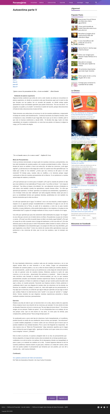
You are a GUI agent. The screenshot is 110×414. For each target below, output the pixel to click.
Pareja (71, 2)
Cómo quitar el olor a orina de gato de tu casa (87, 77)
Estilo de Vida (52, 2)
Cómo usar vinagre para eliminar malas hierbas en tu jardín (87, 56)
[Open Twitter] (101, 407)
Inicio (84, 218)
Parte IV (15, 87)
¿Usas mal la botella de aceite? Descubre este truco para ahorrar (87, 28)
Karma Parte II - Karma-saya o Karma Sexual (87, 49)
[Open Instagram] (104, 407)
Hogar (87, 2)
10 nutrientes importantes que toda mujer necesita (86, 70)
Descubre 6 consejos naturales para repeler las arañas (86, 63)
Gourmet (62, 2)
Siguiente (94, 218)
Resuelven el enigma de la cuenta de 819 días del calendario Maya (86, 35)
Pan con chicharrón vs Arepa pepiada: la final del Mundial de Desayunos (84, 114)
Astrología (80, 2)
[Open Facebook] (98, 407)
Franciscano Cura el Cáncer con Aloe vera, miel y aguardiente (87, 21)
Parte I (15, 80)
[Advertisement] (40, 24)
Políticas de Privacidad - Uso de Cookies (18, 407)
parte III (15, 84)
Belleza (41, 2)
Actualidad (34, 2)
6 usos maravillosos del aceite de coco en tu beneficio (86, 42)
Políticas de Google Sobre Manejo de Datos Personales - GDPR (50, 407)
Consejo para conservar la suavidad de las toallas (86, 83)
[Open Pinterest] (107, 407)
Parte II (15, 82)
